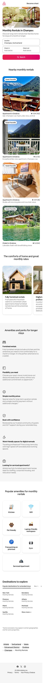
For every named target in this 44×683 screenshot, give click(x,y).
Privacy (9, 672)
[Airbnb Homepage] (4, 3)
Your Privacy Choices (28, 672)
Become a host (33, 3)
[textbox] (11, 50)
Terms (16, 672)
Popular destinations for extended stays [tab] (17, 586)
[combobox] (21, 43)
